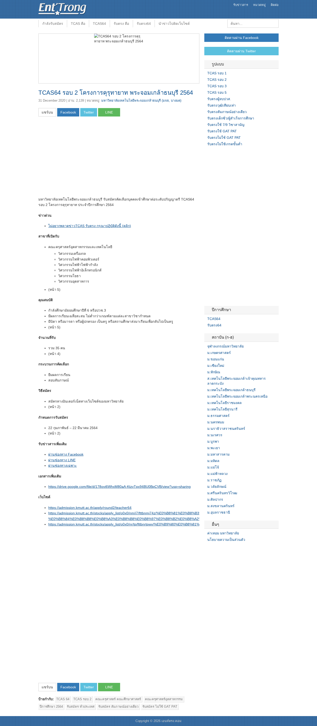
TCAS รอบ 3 (217, 86)
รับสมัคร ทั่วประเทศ (80, 706)
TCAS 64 (62, 699)
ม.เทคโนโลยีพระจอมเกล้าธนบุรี (231, 390)
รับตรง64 (144, 24)
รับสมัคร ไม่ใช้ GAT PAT (159, 706)
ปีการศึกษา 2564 (51, 706)
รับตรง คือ (121, 24)
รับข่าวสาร (240, 5)
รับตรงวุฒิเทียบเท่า (221, 105)
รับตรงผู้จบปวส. (219, 99)
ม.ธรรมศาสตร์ (218, 416)
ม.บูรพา (213, 441)
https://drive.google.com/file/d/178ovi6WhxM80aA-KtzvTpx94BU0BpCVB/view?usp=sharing (119, 487)
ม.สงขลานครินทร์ (221, 506)
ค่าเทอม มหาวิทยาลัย (223, 533)
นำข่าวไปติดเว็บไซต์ (174, 24)
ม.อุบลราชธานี (218, 512)
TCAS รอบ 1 (217, 73)
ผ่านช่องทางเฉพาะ (62, 465)
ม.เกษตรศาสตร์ (219, 353)
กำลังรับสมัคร (52, 24)
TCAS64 (99, 24)
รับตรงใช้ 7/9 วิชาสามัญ (225, 125)
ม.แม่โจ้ (213, 467)
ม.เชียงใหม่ (215, 366)
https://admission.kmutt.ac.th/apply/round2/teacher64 (90, 508)
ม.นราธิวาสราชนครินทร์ (226, 429)
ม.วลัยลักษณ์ (216, 487)
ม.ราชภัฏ (214, 480)
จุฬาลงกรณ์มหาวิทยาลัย (225, 346)
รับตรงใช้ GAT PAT (222, 131)
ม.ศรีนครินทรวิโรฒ (222, 493)
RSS (218, 550)
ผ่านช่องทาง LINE (62, 460)
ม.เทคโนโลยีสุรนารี (222, 409)
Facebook (206, 550)
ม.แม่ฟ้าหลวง (217, 474)
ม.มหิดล (213, 461)
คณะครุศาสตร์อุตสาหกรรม (164, 699)
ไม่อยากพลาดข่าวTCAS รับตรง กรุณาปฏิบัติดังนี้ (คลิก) (89, 226)
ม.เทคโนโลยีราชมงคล (224, 403)
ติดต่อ (275, 5)
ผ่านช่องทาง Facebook (65, 454)
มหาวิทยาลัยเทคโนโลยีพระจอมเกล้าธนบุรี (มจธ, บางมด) (141, 100)
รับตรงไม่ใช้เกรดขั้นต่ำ (224, 144)
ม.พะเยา (213, 448)
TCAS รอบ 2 (82, 699)
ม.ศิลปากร (215, 499)
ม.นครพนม (215, 422)
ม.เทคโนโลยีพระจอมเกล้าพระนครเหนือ (237, 396)
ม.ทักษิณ (213, 372)
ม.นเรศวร (214, 435)
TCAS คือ (78, 24)
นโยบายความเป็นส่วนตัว (226, 540)
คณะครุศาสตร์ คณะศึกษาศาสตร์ (118, 699)
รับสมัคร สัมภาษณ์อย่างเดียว (118, 706)
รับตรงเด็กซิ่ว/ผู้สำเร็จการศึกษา (230, 118)
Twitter (212, 550)
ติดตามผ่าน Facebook (242, 38)
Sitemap (224, 550)
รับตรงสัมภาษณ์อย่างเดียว (227, 112)
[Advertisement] (80, 158)
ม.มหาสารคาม (218, 454)
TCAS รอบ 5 (217, 92)
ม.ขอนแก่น (215, 359)
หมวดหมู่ (259, 5)
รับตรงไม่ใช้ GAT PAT (224, 138)
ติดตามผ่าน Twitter (241, 51)
